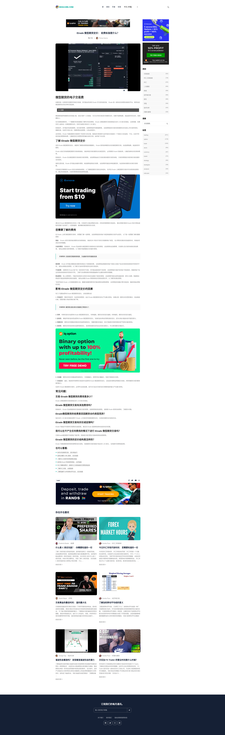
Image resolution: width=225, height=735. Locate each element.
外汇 (156, 82)
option (156, 139)
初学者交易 (116, 598)
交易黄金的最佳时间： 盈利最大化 (71, 602)
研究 (156, 99)
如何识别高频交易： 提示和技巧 (67, 452)
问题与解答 (116, 655)
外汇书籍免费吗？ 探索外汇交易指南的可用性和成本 (73, 465)
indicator (156, 173)
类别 (107, 7)
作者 (113, 7)
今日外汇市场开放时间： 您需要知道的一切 (118, 547)
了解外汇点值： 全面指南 (65, 468)
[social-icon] (105, 723)
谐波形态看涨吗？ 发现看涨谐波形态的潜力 (75, 660)
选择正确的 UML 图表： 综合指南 (67, 455)
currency (156, 152)
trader (156, 156)
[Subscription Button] (129, 710)
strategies (156, 165)
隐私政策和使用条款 (121, 717)
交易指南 (156, 74)
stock (156, 148)
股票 (72, 543)
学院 (91, 38)
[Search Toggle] (168, 7)
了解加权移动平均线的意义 (111, 602)
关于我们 (100, 717)
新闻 (156, 90)
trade (58, 480)
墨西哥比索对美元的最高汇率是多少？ (78, 307)
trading (156, 135)
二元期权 (156, 86)
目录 (62, 110)
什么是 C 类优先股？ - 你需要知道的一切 (74, 547)
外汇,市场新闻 (117, 543)
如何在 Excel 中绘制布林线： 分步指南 (69, 462)
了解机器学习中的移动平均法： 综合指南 (70, 471)
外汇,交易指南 (156, 78)
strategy (156, 160)
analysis (156, 169)
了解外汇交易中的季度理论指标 (67, 459)
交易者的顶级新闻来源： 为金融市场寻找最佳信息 (81, 256)
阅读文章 (59, 564)
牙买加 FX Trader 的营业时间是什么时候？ (118, 660)
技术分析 (71, 655)
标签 (119, 7)
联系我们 (109, 717)
